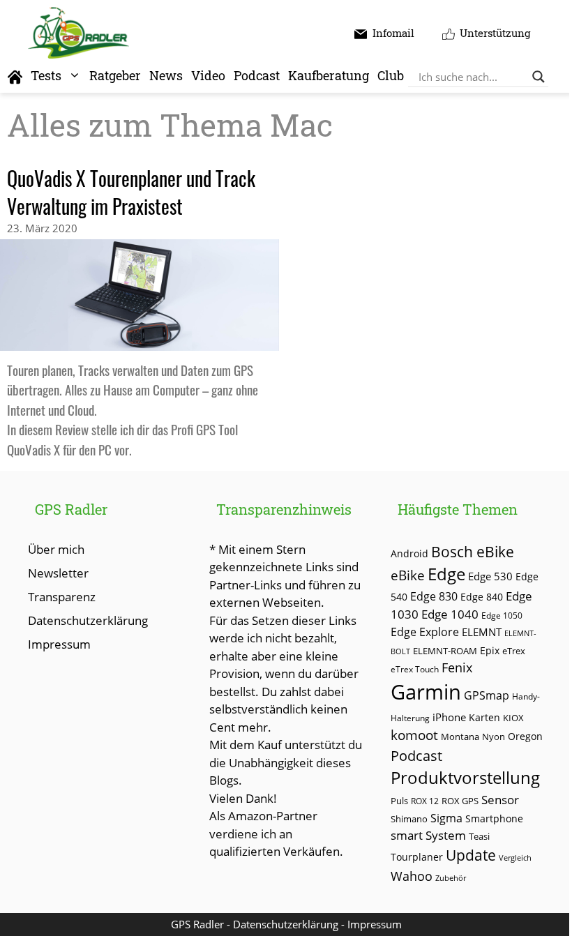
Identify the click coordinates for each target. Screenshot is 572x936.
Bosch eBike (472, 551)
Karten (484, 717)
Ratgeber (115, 75)
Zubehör (450, 878)
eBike (408, 575)
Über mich (56, 549)
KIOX (513, 717)
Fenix (457, 667)
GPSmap (486, 695)
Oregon (525, 736)
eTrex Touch (415, 669)
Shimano (409, 819)
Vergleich (515, 857)
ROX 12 (425, 800)
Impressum (59, 644)
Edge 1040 (450, 614)
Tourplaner (417, 856)
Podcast (257, 75)
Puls (399, 800)
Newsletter (58, 573)
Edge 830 (434, 596)
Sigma (446, 818)
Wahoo (411, 876)
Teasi (479, 836)
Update (471, 855)
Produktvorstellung (465, 778)
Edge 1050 (501, 615)
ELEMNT (482, 632)
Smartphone (494, 818)
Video (208, 75)
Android (409, 553)
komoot (414, 734)
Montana (460, 736)
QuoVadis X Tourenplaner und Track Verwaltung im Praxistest (131, 192)
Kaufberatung (328, 75)
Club (390, 75)
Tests (46, 75)
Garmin (426, 692)
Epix (489, 650)
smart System (428, 835)
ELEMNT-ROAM (445, 650)
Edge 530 (490, 576)
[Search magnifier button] (538, 76)
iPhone (449, 717)
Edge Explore (425, 632)
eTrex (513, 651)
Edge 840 (481, 596)
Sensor (500, 800)
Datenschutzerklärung (88, 620)
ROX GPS (460, 800)
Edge (446, 574)
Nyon (493, 736)
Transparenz (62, 597)
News (166, 75)
